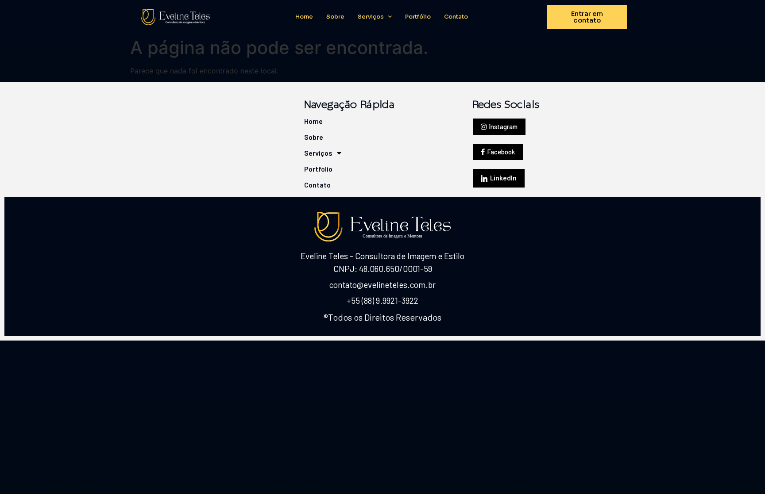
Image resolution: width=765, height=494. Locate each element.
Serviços (371, 16)
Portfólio (418, 16)
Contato (456, 16)
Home (304, 16)
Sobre (335, 16)
